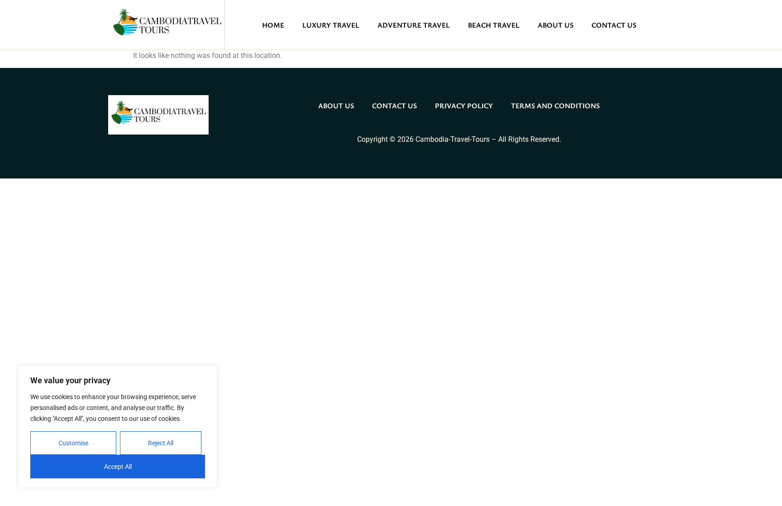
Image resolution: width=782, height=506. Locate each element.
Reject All (160, 443)
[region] (117, 427)
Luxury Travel (330, 25)
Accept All (118, 466)
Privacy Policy (464, 106)
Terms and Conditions (555, 106)
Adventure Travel (413, 25)
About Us (555, 25)
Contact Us (613, 25)
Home (273, 25)
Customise (73, 443)
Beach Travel (494, 25)
